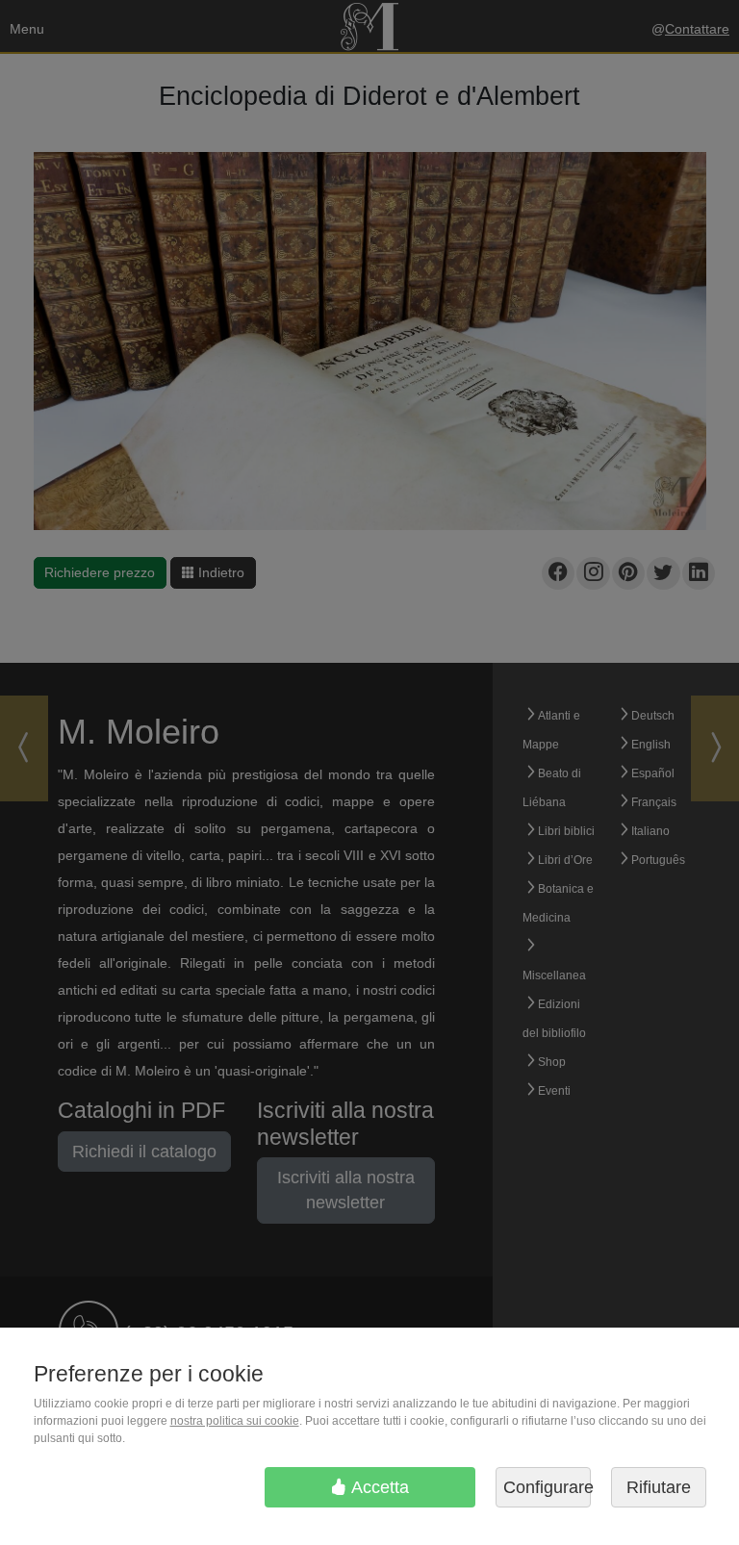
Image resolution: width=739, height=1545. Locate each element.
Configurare (547, 1487)
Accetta (378, 1487)
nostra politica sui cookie (234, 1421)
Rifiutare (658, 1487)
